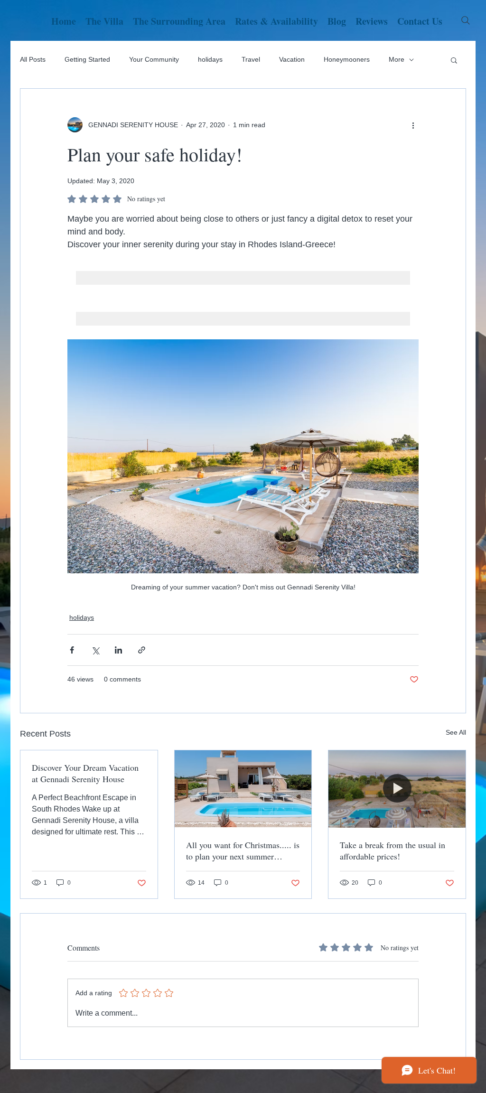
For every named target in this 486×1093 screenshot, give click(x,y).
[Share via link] (141, 649)
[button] (453, 60)
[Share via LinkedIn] (118, 649)
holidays (210, 59)
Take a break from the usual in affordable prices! (392, 850)
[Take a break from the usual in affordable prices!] (397, 788)
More (396, 59)
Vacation (292, 59)
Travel (251, 59)
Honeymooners (347, 59)
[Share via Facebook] (71, 649)
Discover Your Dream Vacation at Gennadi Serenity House (85, 773)
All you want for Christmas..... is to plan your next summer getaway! (242, 850)
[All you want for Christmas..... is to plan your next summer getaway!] (243, 788)
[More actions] (413, 125)
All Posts (33, 59)
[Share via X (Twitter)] (95, 649)
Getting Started (87, 59)
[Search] (466, 20)
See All (456, 732)
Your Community (154, 59)
